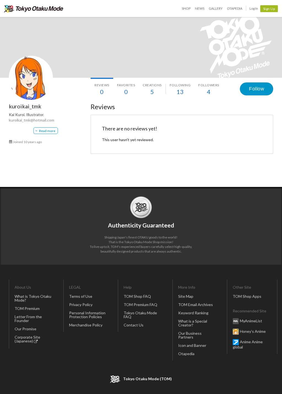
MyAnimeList (251, 320)
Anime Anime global (248, 344)
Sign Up (269, 9)
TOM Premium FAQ (140, 304)
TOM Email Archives (195, 304)
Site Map (185, 296)
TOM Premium (27, 308)
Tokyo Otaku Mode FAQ (140, 314)
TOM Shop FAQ (137, 296)
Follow (256, 89)
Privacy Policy (81, 304)
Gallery (216, 8)
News (199, 8)
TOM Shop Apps (247, 296)
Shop (186, 8)
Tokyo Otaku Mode (33, 8)
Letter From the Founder (28, 318)
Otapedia (234, 8)
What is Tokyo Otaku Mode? (33, 298)
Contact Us (133, 325)
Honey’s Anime (253, 331)
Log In (254, 8)
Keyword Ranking (193, 312)
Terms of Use (80, 296)
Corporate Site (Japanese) (27, 339)
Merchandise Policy (85, 325)
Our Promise (25, 328)
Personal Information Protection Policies (87, 314)
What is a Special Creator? (192, 323)
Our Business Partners (190, 335)
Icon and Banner (192, 345)
